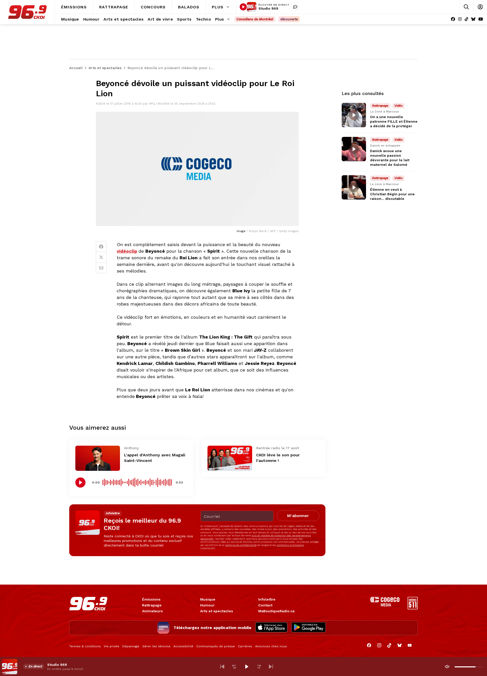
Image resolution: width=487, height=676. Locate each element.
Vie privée (111, 646)
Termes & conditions (85, 646)
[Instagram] (460, 19)
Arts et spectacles (216, 611)
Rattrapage (152, 605)
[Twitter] (101, 257)
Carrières (245, 646)
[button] (222, 667)
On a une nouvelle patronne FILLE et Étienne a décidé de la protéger (394, 121)
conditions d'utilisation (290, 545)
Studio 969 (268, 8)
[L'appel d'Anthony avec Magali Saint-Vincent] (97, 458)
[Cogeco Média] (384, 605)
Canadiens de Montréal (254, 19)
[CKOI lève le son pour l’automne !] (229, 458)
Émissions (151, 599)
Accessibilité (183, 646)
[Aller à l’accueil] (27, 12)
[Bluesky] (473, 19)
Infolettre (266, 599)
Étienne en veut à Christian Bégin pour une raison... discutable (392, 194)
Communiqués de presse (215, 646)
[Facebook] (453, 19)
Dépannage (130, 646)
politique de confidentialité (240, 545)
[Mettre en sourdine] (446, 666)
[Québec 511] (413, 608)
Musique (207, 599)
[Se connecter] (480, 7)
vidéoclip (127, 251)
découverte (289, 19)
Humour (207, 605)
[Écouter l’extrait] (80, 482)
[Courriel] (101, 268)
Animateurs (152, 611)
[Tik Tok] (466, 19)
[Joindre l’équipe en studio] (295, 7)
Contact (265, 605)
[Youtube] (480, 19)
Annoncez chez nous (271, 646)
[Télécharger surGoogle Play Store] (308, 627)
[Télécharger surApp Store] (271, 627)
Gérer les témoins (156, 646)
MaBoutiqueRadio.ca (276, 611)
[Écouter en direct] (243, 7)
